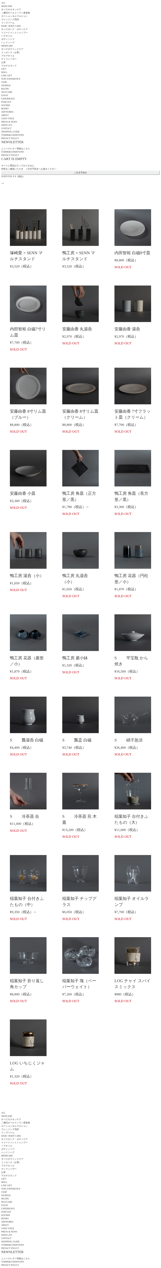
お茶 (3, 62)
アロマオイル (7, 56)
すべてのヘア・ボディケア (14, 29)
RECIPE (5, 89)
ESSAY (4, 95)
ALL (3, 3)
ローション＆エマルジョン (14, 16)
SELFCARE (6, 92)
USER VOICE (7, 118)
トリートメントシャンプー (14, 32)
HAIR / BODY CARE (11, 26)
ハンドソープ (7, 42)
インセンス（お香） (11, 52)
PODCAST (6, 102)
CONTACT (6, 128)
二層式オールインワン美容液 (15, 13)
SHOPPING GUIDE (10, 132)
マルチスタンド (9, 66)
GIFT (3, 69)
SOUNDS (5, 105)
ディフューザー (9, 59)
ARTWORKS (7, 112)
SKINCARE (6, 6)
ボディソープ (7, 39)
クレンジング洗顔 (10, 19)
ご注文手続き (80, 172)
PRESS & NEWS (9, 122)
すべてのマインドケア (12, 49)
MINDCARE (7, 46)
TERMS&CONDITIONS (12, 135)
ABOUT (5, 115)
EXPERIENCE (8, 99)
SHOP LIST (6, 125)
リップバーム (7, 23)
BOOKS (5, 108)
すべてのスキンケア (11, 9)
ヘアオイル (6, 36)
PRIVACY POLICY (10, 138)
